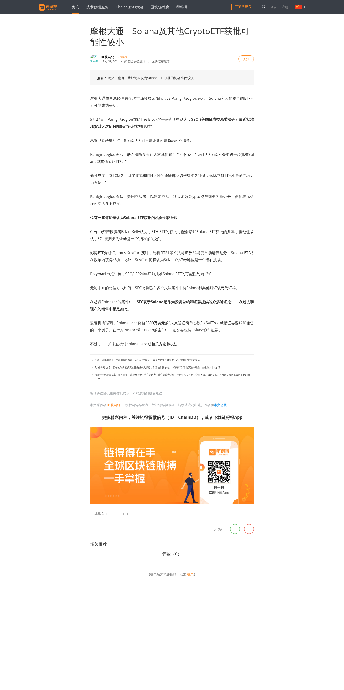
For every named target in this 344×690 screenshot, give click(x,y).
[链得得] (48, 11)
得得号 (182, 7)
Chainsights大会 (130, 7)
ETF (122, 513)
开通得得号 (243, 6)
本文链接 (220, 405)
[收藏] (99, 529)
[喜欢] (94, 529)
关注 (246, 59)
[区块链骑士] (94, 59)
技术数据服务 (97, 7)
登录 (273, 7)
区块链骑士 (109, 57)
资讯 (75, 7)
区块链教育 (160, 7)
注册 (285, 7)
